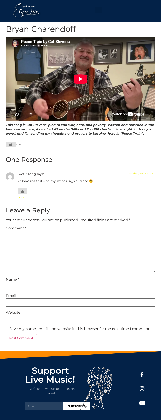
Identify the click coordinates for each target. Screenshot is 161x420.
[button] (98, 10)
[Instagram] (142, 389)
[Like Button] (11, 144)
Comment (16, 228)
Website (13, 312)
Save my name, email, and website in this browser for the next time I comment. (79, 329)
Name (12, 279)
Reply (21, 197)
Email (12, 296)
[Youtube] (142, 403)
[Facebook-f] (142, 374)
